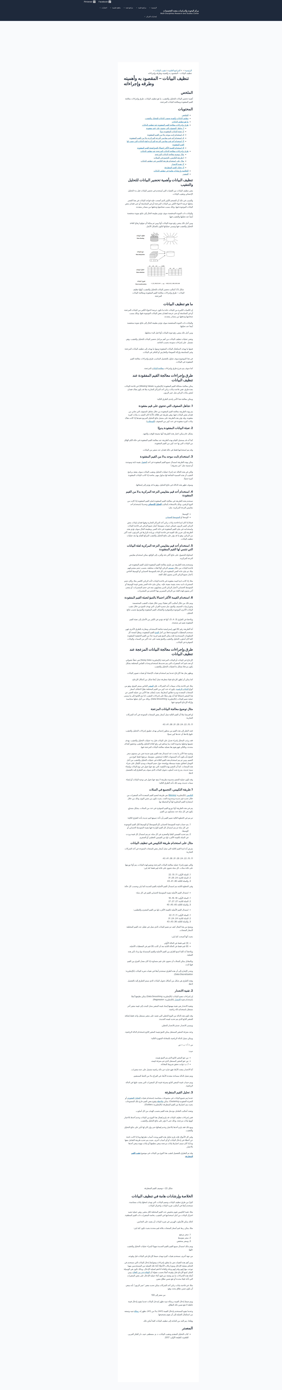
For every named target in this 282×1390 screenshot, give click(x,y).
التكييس (189, 795)
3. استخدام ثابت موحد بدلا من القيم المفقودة (165, 135)
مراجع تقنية (129, 8)
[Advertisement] (141, 37)
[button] (150, 7)
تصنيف (171, 568)
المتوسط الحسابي (172, 517)
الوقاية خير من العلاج (141, 1272)
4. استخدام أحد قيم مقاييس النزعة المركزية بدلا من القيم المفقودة (157, 138)
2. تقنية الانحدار (177, 164)
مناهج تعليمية (116, 8)
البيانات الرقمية (182, 689)
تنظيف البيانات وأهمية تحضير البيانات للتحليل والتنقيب (166, 118)
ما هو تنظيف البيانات (180, 122)
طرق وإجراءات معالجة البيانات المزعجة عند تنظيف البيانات (164, 151)
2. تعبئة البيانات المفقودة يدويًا (172, 131)
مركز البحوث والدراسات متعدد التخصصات (181, 10)
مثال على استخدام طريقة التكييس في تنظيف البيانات (162, 161)
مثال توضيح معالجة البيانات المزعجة (169, 154)
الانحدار (178, 999)
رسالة (136, 1311)
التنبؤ (157, 632)
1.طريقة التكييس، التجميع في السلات (169, 158)
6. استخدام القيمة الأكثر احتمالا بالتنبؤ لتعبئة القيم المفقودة (160, 148)
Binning (172, 795)
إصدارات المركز (151, 16)
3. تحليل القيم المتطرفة (174, 167)
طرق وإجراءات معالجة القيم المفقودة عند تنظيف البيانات (165, 125)
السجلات (150, 421)
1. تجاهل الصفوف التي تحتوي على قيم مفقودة (165, 128)
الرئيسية (154, 8)
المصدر (185, 174)
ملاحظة (160, 1101)
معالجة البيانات (158, 368)
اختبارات (104, 8)
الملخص (185, 115)
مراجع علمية (142, 8)
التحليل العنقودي (134, 1098)
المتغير (151, 686)
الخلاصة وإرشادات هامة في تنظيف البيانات (171, 171)
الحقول (144, 462)
